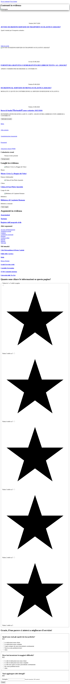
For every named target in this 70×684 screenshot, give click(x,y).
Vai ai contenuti (5, 1)
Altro (5, 650)
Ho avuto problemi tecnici (11, 666)
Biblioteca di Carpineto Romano (13, 200)
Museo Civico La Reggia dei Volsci (13, 174)
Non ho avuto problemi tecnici (13, 648)
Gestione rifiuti (5, 238)
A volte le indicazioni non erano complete (16, 663)
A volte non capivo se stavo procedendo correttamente (19, 664)
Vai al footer (13, 1)
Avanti (3, 682)
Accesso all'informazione (8, 229)
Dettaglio (5, 679)
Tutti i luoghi (4, 207)
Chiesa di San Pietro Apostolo (12, 187)
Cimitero (3, 233)
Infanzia (3, 241)
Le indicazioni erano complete (13, 644)
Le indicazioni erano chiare (12, 642)
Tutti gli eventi (5, 159)
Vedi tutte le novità (6, 119)
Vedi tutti (3, 243)
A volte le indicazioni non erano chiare (15, 661)
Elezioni (3, 236)
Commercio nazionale (7, 234)
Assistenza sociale (6, 231)
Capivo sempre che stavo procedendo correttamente (19, 646)
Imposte (3, 239)
